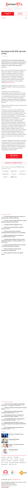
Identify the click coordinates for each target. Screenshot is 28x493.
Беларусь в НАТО (13, 464)
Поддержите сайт (7, 14)
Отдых (6, 462)
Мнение (3, 460)
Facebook (6, 171)
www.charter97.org (16, 479)
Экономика (16, 457)
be (8, 10)
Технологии (15, 460)
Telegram (15, 177)
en (13, 10)
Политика (3, 457)
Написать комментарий (14, 162)
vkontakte (6, 174)
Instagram (23, 174)
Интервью (8, 460)
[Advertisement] (14, 35)
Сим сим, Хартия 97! (20, 14)
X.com (23, 171)
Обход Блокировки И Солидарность (17, 462)
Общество (9, 457)
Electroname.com (10, 82)
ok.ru (14, 174)
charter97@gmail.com (6, 486)
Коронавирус (4, 464)
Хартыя (14, 4)
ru (10, 10)
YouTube (15, 171)
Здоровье (21, 460)
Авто (2, 462)
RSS (6, 177)
